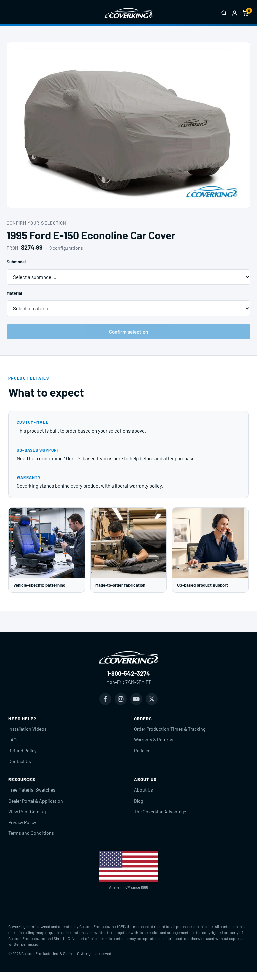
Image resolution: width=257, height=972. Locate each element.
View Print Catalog (27, 811)
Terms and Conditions (31, 833)
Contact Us (19, 761)
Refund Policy (22, 750)
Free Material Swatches (31, 790)
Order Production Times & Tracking (169, 729)
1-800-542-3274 (128, 673)
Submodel (16, 261)
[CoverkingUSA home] (128, 13)
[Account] (234, 13)
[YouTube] (136, 699)
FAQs (13, 739)
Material (14, 293)
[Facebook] (105, 699)
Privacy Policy (22, 822)
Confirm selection (128, 332)
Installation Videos (27, 729)
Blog (138, 801)
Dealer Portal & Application (35, 801)
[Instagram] (121, 699)
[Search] (224, 13)
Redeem (142, 750)
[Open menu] (15, 13)
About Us (143, 790)
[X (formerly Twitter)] (152, 699)
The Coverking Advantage (160, 811)
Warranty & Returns (153, 739)
